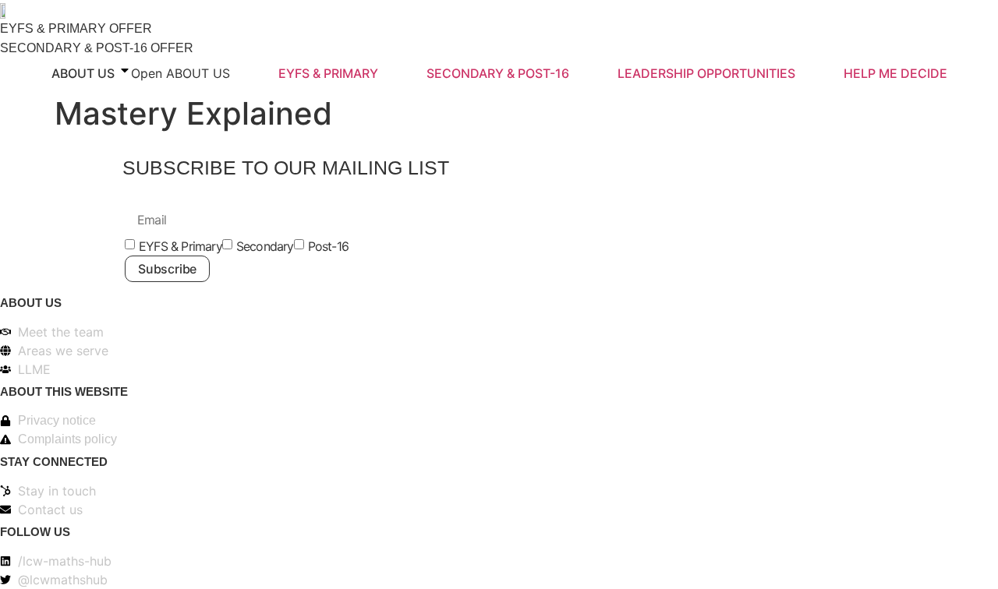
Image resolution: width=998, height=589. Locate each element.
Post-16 (328, 246)
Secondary (265, 246)
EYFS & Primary (180, 246)
